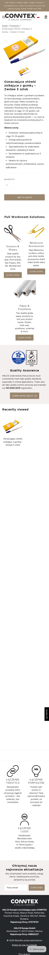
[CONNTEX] (21, 17)
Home (5, 26)
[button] (38, 17)
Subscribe (36, 888)
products (14, 26)
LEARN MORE (13, 275)
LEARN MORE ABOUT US (24, 396)
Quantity (9, 179)
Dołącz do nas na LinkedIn (24, 945)
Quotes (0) (47, 714)
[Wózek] (46, 17)
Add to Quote (24, 197)
